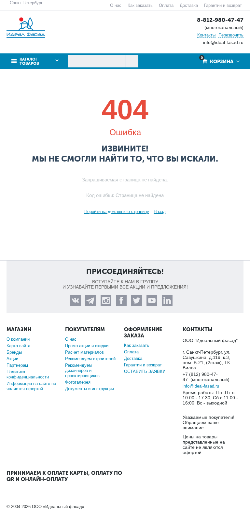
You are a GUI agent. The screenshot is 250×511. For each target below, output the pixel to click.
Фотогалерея (77, 382)
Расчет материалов (84, 352)
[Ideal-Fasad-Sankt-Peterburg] (26, 27)
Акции (12, 358)
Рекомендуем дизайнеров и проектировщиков (82, 370)
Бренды (14, 352)
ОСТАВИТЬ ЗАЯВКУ (144, 371)
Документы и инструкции (89, 388)
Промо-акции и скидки (86, 345)
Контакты (206, 35)
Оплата (166, 5)
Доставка (189, 5)
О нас (115, 5)
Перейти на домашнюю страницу (116, 211)
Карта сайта (18, 345)
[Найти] (132, 61)
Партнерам (17, 365)
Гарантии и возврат (223, 5)
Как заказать (140, 5)
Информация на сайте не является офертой (31, 386)
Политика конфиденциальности (28, 374)
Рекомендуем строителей (90, 358)
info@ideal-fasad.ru (201, 386)
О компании (18, 339)
